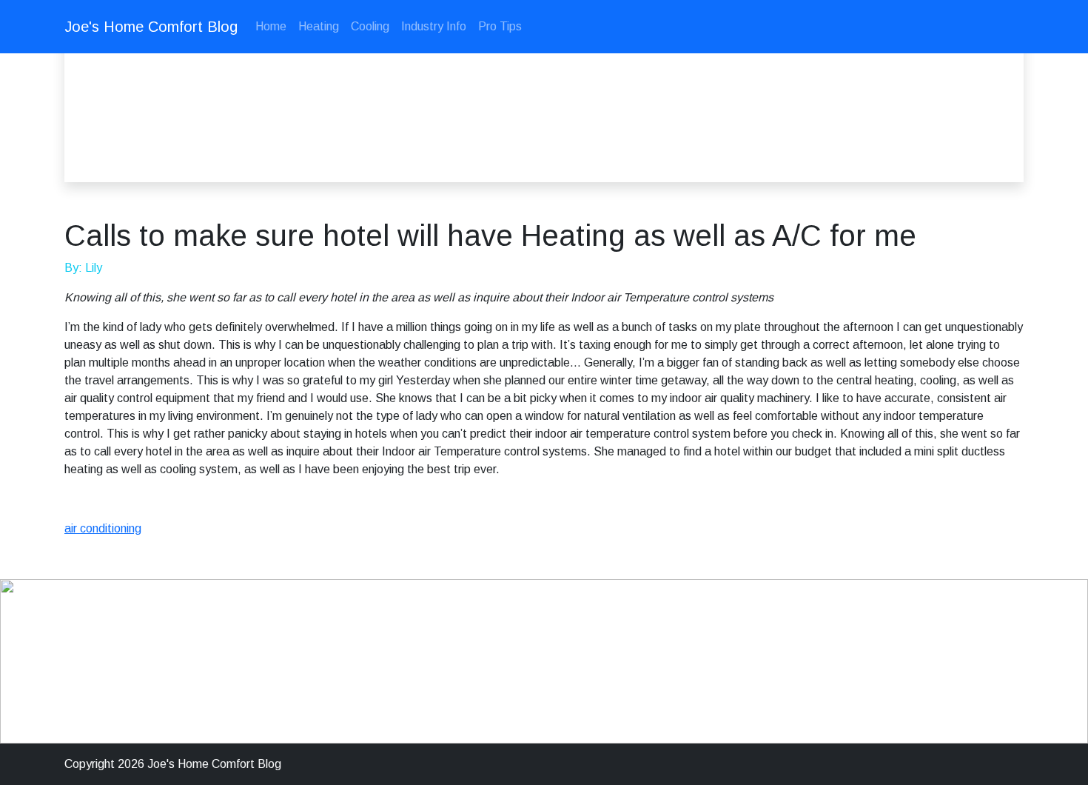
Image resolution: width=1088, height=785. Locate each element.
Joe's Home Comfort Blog (151, 27)
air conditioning (102, 528)
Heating (318, 26)
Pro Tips (500, 26)
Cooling (370, 26)
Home (270, 26)
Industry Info (433, 26)
